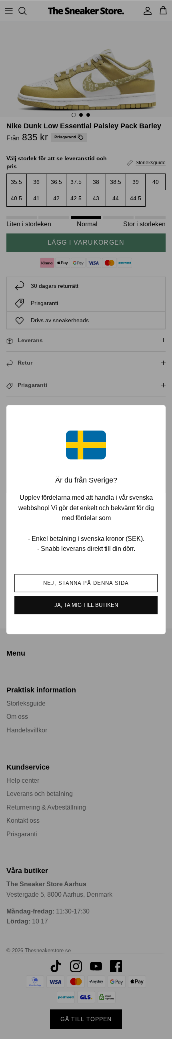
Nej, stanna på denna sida (86, 583)
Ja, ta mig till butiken (86, 605)
